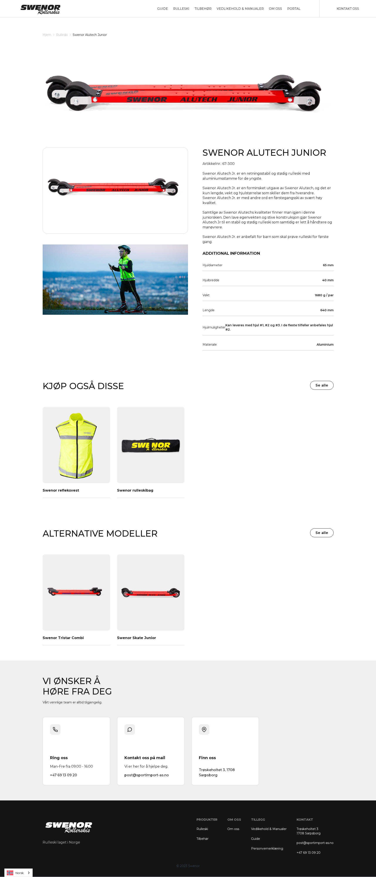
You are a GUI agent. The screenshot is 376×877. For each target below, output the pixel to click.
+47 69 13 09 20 (309, 853)
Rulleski (62, 35)
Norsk (19, 873)
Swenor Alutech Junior (90, 35)
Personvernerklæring (267, 848)
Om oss (233, 829)
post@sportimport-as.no (315, 843)
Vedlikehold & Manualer (269, 829)
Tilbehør (202, 839)
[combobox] (18, 873)
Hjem (47, 35)
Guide (255, 839)
